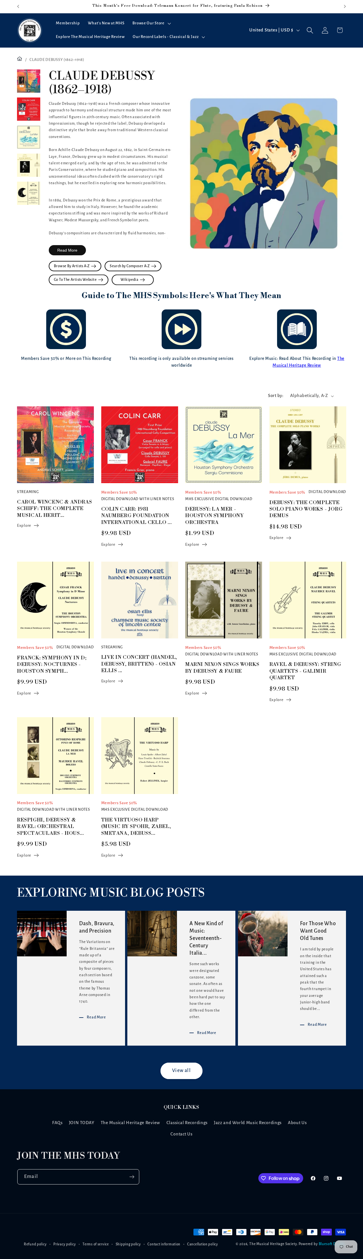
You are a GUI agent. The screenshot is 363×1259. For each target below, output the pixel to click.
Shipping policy (128, 1244)
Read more (67, 250)
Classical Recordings (187, 1122)
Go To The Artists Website (76, 280)
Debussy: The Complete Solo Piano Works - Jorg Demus (306, 509)
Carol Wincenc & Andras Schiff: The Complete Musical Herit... (54, 509)
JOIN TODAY (81, 1122)
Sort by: (275, 395)
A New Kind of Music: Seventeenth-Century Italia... (206, 938)
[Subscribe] (131, 1177)
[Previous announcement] (18, 6)
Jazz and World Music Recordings (248, 1122)
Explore (24, 525)
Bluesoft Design (332, 1244)
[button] (151, 23)
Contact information (163, 1244)
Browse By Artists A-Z (72, 266)
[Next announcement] (345, 6)
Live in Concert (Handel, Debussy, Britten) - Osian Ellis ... (139, 664)
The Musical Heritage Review (130, 1122)
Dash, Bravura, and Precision (96, 927)
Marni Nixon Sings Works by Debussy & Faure (222, 667)
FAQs (57, 1122)
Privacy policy (64, 1244)
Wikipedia (130, 280)
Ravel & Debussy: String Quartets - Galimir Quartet (305, 671)
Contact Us (181, 1134)
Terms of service (96, 1244)
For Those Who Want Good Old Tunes (318, 931)
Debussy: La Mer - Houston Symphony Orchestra (214, 516)
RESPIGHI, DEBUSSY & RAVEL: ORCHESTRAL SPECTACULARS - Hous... (50, 826)
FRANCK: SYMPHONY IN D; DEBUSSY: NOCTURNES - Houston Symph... (51, 664)
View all (181, 1070)
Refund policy (35, 1244)
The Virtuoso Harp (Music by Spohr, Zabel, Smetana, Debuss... (136, 826)
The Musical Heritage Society (273, 1244)
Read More (96, 1017)
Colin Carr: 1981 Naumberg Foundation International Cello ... (136, 516)
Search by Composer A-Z (130, 266)
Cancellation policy (202, 1244)
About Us (297, 1122)
